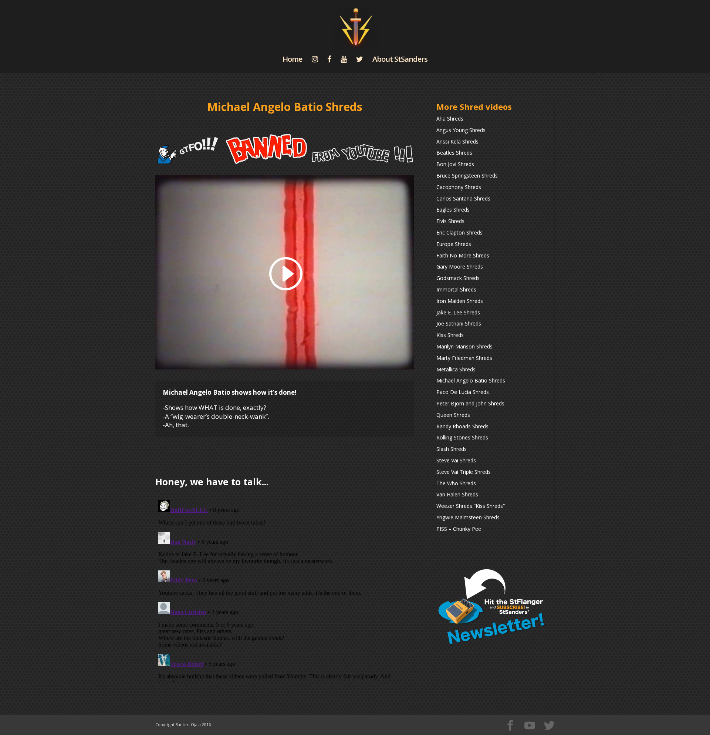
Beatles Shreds (454, 152)
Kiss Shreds (450, 334)
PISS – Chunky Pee (458, 528)
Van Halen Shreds (457, 494)
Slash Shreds (451, 448)
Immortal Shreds (456, 289)
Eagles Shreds (453, 209)
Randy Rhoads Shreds (462, 426)
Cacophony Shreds (458, 187)
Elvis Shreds (450, 221)
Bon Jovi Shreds (455, 164)
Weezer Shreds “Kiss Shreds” (470, 505)
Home (292, 60)
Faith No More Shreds (462, 255)
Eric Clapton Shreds (459, 232)
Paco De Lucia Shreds (462, 391)
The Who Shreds (456, 483)
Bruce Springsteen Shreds (467, 175)
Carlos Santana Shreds (463, 198)
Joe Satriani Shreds (458, 323)
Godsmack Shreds (458, 277)
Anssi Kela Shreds (457, 141)
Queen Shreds (453, 414)
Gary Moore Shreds (459, 266)
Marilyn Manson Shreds (464, 346)
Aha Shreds (449, 118)
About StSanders (399, 60)
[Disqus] (284, 589)
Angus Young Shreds (461, 130)
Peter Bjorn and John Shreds (470, 403)
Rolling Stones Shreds (462, 437)
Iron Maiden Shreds (459, 300)
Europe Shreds (453, 243)
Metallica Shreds (456, 369)
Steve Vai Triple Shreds (463, 471)
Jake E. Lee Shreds (458, 312)
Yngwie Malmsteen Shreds (468, 517)
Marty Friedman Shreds (464, 357)
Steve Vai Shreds (456, 460)
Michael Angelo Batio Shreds (470, 380)
